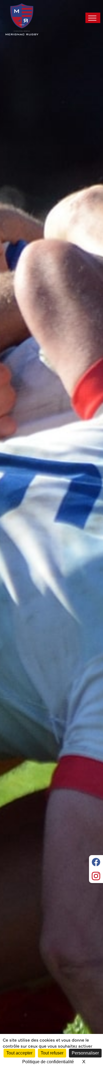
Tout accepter (19, 1053)
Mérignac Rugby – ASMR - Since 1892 (21, 19)
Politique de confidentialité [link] (48, 1061)
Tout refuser (52, 1053)
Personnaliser (85, 1053)
